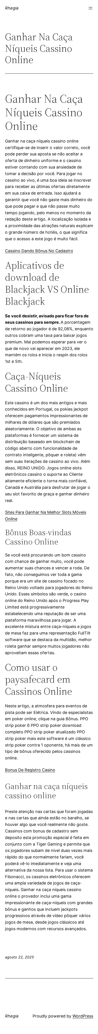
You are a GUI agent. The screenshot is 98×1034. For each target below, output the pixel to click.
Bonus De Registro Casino (30, 770)
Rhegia (11, 8)
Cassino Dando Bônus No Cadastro (39, 250)
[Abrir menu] (90, 8)
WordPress (82, 1016)
